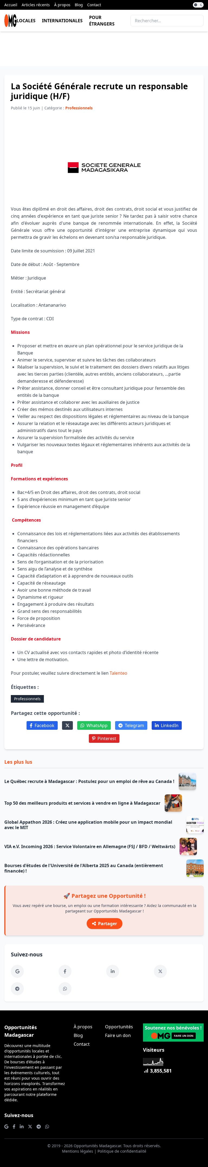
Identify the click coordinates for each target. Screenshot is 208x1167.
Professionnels (27, 698)
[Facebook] (65, 971)
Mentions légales (77, 1151)
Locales (26, 21)
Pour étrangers (102, 20)
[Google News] (17, 971)
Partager (107, 924)
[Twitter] (67, 725)
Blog (79, 4)
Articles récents (36, 4)
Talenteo (118, 673)
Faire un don (118, 1035)
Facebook (44, 725)
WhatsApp (97, 725)
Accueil (10, 4)
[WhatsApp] (65, 988)
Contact (94, 4)
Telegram (134, 725)
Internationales (62, 21)
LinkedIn (169, 725)
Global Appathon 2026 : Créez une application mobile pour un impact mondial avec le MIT (88, 824)
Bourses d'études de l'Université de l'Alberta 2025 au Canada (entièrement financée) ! (83, 868)
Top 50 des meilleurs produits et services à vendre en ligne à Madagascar (82, 803)
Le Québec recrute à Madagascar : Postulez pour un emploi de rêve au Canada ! (89, 781)
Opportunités (119, 1027)
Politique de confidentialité (122, 1151)
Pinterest (107, 738)
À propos (62, 4)
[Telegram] (17, 988)
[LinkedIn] (112, 971)
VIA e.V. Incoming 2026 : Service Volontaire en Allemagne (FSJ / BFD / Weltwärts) (89, 846)
